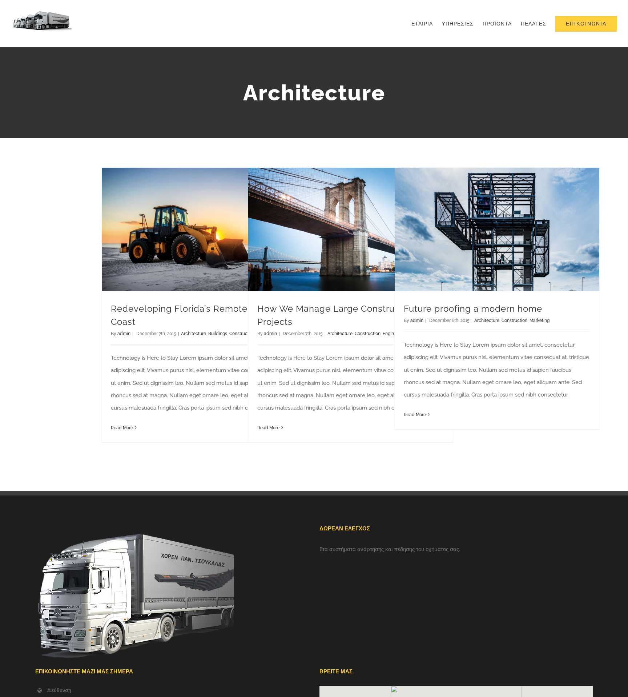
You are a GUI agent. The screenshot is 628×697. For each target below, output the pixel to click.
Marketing (540, 320)
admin (123, 333)
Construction (368, 333)
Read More (122, 427)
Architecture (193, 333)
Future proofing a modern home (473, 308)
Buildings (217, 333)
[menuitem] (426, 23)
